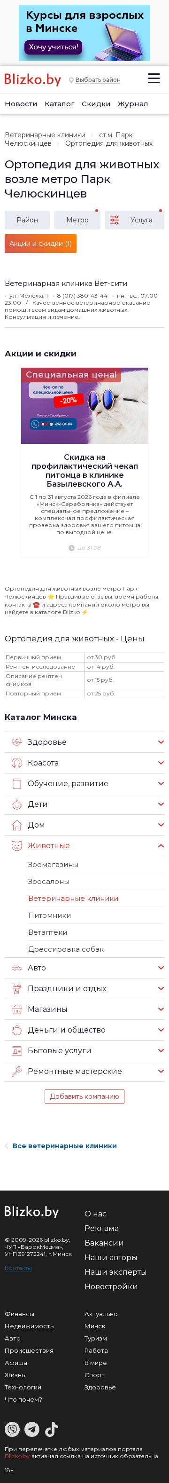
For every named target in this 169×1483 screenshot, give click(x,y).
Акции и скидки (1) (40, 243)
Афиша (16, 1362)
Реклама (101, 1228)
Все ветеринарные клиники (65, 1146)
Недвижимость (29, 1326)
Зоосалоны (48, 881)
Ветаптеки (47, 932)
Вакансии (104, 1242)
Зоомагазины (53, 864)
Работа (96, 1350)
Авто (13, 1338)
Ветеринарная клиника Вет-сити (66, 283)
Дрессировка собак (66, 949)
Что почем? (23, 1399)
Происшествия (29, 1350)
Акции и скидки (41, 353)
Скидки (96, 103)
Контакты (18, 1267)
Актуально (101, 1313)
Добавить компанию (84, 1096)
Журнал (133, 103)
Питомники (49, 915)
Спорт (94, 1375)
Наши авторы (111, 1257)
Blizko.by (17, 1455)
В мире (95, 1362)
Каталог (60, 103)
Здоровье (100, 1387)
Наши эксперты (115, 1272)
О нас (95, 1213)
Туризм (95, 1338)
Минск (94, 1326)
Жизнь (15, 1375)
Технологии (23, 1387)
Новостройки (111, 1286)
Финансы (19, 1313)
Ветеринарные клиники (45, 135)
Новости (21, 103)
